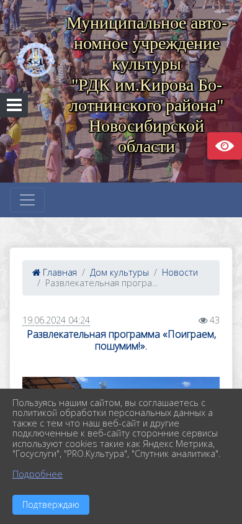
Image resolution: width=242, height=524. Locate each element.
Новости (180, 272)
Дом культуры (119, 272)
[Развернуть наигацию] (27, 199)
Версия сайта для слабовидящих (224, 146)
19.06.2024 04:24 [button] (56, 320)
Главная (58, 272)
